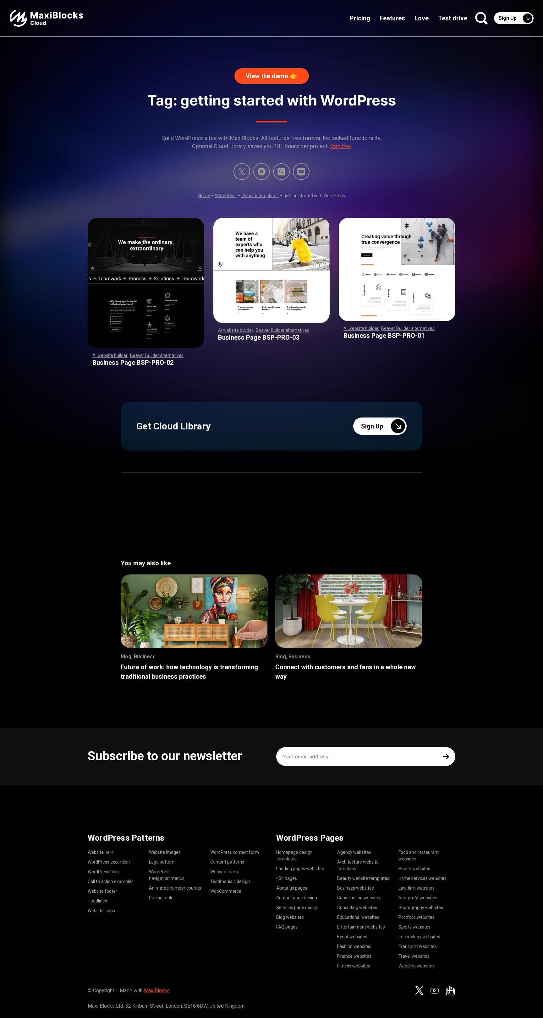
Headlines (97, 900)
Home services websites (422, 878)
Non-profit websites (417, 897)
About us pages (291, 888)
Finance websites (354, 956)
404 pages (286, 878)
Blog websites (290, 917)
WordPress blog (103, 871)
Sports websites (414, 926)
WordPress (226, 195)
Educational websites (358, 917)
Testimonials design (230, 881)
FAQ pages (287, 926)
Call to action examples (111, 881)
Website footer (102, 891)
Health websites (414, 868)
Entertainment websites (361, 926)
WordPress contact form (234, 852)
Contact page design (296, 897)
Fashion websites (354, 946)
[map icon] (450, 991)
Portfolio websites (416, 917)
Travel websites (414, 956)
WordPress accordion (109, 861)
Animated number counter (175, 888)
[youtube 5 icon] (301, 171)
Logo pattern (161, 861)
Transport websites (417, 946)
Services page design (297, 907)
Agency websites (354, 852)
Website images (165, 852)
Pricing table (161, 897)
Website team (224, 871)
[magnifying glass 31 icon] (281, 171)
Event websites (352, 936)
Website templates (260, 195)
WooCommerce (225, 891)
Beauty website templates (363, 878)
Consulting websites (357, 907)
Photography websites (420, 907)
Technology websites (419, 936)
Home (204, 195)
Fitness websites (353, 965)
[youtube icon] (434, 991)
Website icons (101, 910)
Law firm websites (416, 888)
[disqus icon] (261, 171)
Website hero (101, 852)
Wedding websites (416, 965)
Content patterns (227, 861)
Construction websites (359, 897)
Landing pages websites (300, 868)
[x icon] (241, 171)
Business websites (355, 888)
